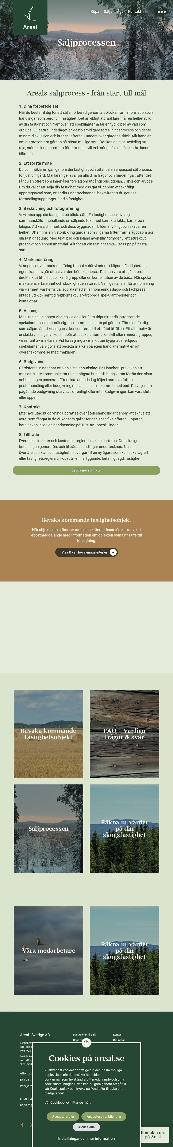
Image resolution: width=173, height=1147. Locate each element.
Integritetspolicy (30, 1098)
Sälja (108, 11)
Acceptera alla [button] (63, 1117)
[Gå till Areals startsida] (30, 17)
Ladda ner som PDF (86, 470)
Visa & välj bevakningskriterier (84, 552)
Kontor (117, 1034)
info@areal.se (29, 1086)
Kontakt (134, 11)
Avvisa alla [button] (86, 1127)
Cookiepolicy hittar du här (70, 1103)
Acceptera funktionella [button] (104, 1117)
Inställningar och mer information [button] (86, 1138)
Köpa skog (79, 1040)
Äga (120, 11)
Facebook (22, 1125)
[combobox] (86, 646)
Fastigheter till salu (84, 1034)
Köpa (95, 11)
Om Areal (118, 1040)
